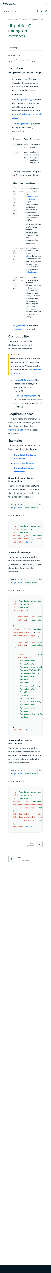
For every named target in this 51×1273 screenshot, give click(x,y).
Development (26, 19)
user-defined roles (21, 114)
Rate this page (14, 55)
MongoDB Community (25, 395)
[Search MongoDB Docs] (38, 11)
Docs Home (13, 19)
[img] (10, 61)
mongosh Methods (39, 19)
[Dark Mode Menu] (46, 11)
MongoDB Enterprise (24, 380)
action (23, 429)
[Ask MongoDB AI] (41, 11)
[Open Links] (46, 3)
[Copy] (40, 504)
